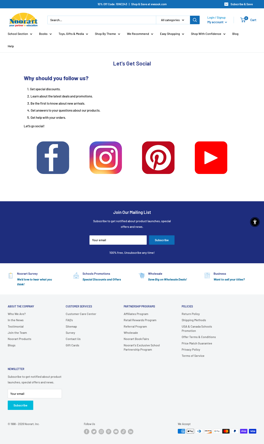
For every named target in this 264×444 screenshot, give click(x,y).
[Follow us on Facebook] (86, 431)
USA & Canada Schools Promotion (197, 328)
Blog (235, 33)
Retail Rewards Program (140, 320)
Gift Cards (72, 345)
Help (11, 46)
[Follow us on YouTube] (116, 431)
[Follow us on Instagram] (101, 431)
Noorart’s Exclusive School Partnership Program (142, 347)
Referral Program (135, 326)
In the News (16, 320)
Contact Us (73, 339)
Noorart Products (19, 339)
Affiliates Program (136, 314)
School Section (18, 33)
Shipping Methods (194, 320)
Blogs (11, 345)
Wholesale (131, 332)
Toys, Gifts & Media (71, 33)
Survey (70, 332)
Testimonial (16, 326)
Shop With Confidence (206, 33)
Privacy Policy (191, 349)
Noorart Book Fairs (136, 339)
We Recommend (138, 33)
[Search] (195, 20)
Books (43, 33)
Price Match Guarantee (197, 343)
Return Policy (191, 314)
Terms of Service (193, 355)
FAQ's (69, 320)
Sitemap (71, 326)
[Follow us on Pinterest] (108, 431)
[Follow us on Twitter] (94, 431)
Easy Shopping (170, 33)
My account (215, 22)
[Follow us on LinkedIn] (130, 431)
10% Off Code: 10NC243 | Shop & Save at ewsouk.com (132, 4)
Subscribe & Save (242, 4)
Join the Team (17, 332)
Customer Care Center (81, 314)
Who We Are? (17, 314)
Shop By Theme (105, 33)
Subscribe (162, 240)
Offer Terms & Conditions (199, 337)
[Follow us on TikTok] (123, 431)
